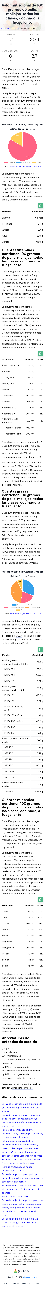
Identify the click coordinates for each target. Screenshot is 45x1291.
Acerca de (14, 1283)
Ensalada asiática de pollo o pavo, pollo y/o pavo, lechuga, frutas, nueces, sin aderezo (22, 1189)
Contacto (38, 1283)
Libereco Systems (30, 1277)
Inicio (3, 28)
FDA (29, 340)
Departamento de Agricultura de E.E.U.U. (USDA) (25, 166)
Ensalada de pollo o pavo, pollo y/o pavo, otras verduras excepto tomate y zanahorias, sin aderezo (22, 1178)
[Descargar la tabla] (40, 205)
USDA (15, 192)
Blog (5, 1283)
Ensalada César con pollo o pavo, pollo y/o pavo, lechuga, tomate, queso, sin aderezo (22, 1107)
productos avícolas (22, 1087)
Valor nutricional (13, 28)
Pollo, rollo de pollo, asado (15, 1196)
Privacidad (26, 1283)
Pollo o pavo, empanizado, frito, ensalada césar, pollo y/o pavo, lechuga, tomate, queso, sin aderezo (22, 1133)
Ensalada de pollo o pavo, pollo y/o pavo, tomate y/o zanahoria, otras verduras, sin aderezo (20, 1222)
